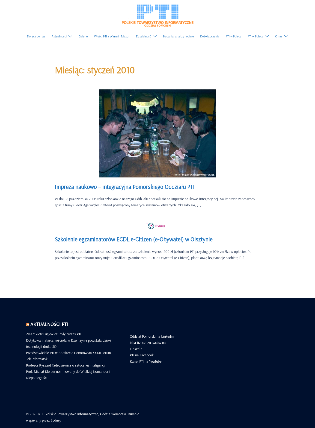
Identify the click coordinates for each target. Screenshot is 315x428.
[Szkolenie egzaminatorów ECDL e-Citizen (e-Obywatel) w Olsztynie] (157, 225)
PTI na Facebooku (142, 355)
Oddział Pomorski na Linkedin (152, 336)
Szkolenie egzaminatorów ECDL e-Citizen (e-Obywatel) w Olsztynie (134, 239)
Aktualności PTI (49, 324)
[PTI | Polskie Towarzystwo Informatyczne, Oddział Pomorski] (157, 15)
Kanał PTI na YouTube (145, 361)
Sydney (56, 420)
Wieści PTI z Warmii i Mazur (112, 36)
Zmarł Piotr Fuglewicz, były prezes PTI (53, 334)
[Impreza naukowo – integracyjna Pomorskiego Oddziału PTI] (157, 133)
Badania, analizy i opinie (178, 36)
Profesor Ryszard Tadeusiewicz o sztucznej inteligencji (66, 365)
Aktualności (59, 36)
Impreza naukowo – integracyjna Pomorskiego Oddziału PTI (125, 186)
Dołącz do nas (36, 36)
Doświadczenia (209, 36)
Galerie (83, 36)
